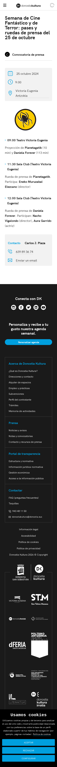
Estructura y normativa (21, 461)
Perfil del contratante (20, 399)
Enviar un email (26, 260)
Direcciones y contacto (21, 376)
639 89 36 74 (24, 251)
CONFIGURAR (29, 758)
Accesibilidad (28, 535)
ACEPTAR (28, 742)
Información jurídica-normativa (26, 466)
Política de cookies (28, 541)
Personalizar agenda (28, 342)
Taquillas (14, 503)
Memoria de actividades (22, 411)
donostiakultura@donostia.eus (27, 516)
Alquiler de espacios (20, 382)
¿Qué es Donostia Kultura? (23, 370)
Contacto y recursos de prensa (25, 441)
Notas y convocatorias (21, 436)
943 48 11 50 (18, 511)
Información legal (28, 529)
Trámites (13, 405)
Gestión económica (19, 472)
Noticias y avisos (18, 430)
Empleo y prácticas (19, 388)
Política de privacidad (28, 548)
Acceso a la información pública (26, 478)
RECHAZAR (28, 750)
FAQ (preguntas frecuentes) (24, 497)
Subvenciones (16, 393)
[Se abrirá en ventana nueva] (13, 307)
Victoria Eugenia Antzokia (27, 92)
